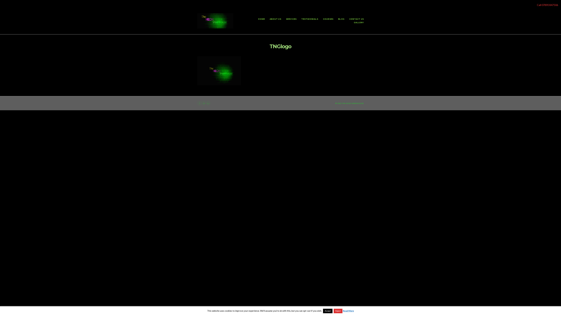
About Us (275, 19)
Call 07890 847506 (547, 5)
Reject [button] (338, 311)
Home (261, 19)
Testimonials (309, 19)
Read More (348, 310)
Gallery (359, 22)
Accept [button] (328, 311)
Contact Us (356, 19)
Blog (341, 19)
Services (291, 19)
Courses (328, 19)
